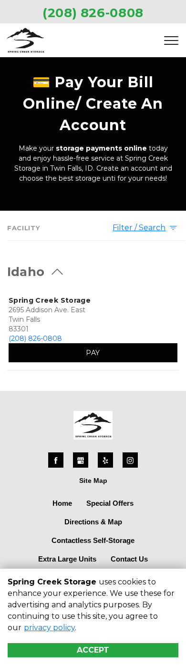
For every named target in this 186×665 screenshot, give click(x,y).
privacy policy (49, 627)
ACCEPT (93, 650)
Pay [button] (93, 352)
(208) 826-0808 (35, 338)
